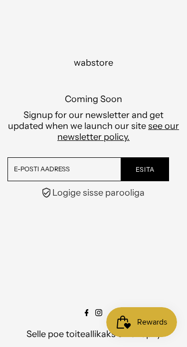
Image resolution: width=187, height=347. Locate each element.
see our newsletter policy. (118, 131)
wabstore (93, 62)
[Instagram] (98, 313)
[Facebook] (87, 313)
